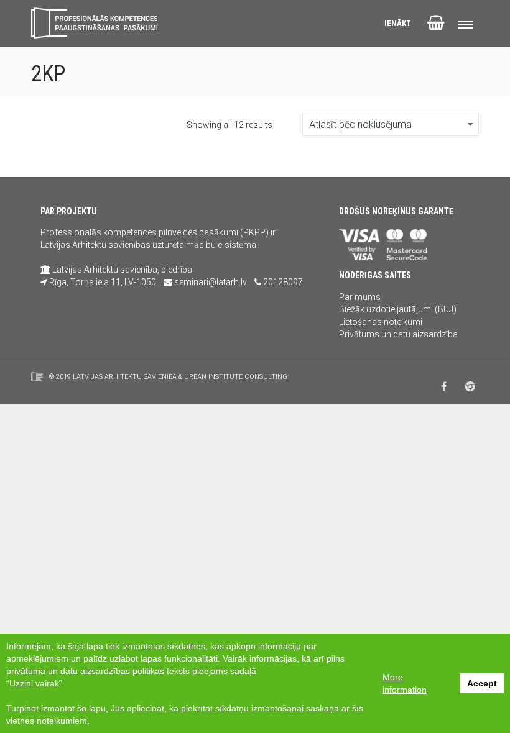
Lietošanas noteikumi (380, 322)
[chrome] (470, 386)
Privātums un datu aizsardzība (398, 334)
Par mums (360, 297)
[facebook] (443, 386)
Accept (482, 683)
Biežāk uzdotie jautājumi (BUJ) (398, 309)
